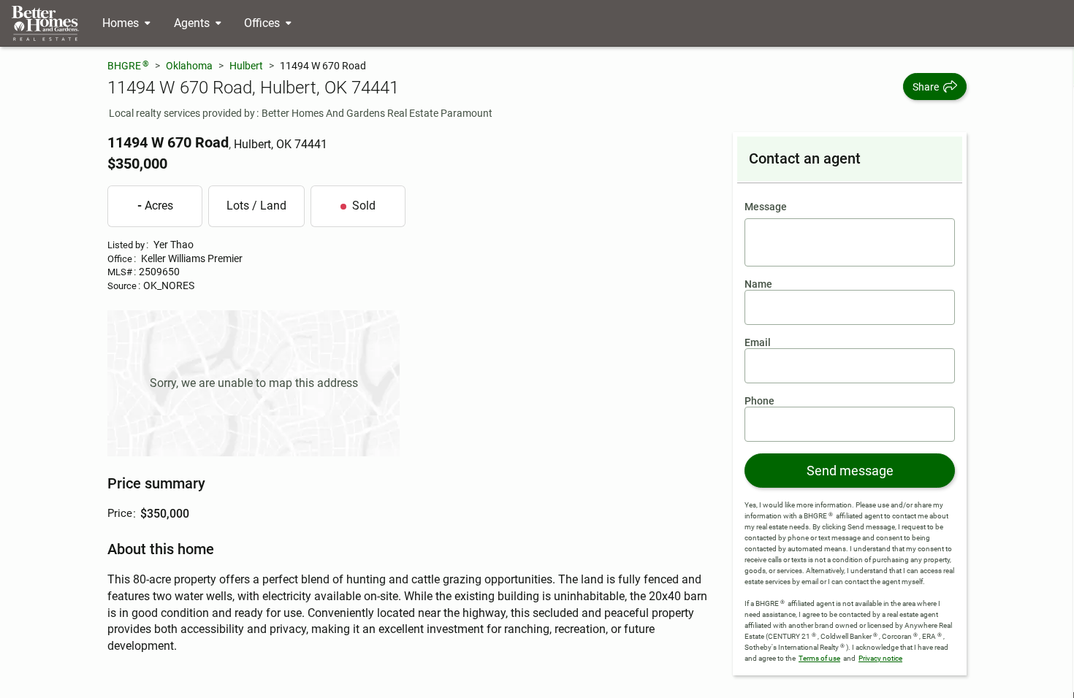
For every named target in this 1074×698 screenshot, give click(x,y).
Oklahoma (189, 66)
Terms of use (819, 658)
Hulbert (246, 66)
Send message (850, 470)
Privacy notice (880, 658)
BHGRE (128, 65)
